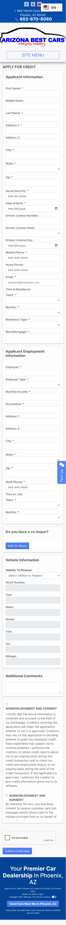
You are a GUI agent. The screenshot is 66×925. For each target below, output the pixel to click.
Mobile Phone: (15, 252)
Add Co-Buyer (17, 546)
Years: (10, 295)
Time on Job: (14, 494)
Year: (9, 594)
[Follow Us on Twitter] (33, 4)
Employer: (12, 367)
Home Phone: (15, 264)
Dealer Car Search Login (32, 894)
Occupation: (14, 404)
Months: (11, 307)
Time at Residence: (18, 289)
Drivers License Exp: (19, 240)
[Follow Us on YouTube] (39, 4)
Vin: (8, 644)
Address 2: (13, 137)
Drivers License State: (20, 228)
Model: (10, 619)
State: (10, 163)
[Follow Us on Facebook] (26, 4)
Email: (10, 277)
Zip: (8, 177)
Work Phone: (14, 482)
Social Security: (16, 191)
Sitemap (27, 897)
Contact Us (48, 888)
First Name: (13, 88)
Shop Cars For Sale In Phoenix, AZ (19, 888)
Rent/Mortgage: (16, 332)
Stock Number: (16, 582)
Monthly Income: (17, 391)
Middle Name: (15, 100)
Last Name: (13, 113)
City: (9, 150)
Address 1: (13, 125)
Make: (10, 607)
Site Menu (33, 55)
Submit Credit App (17, 851)
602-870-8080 (36, 19)
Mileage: (11, 656)
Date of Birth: (15, 203)
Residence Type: (17, 319)
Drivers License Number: (22, 215)
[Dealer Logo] (33, 35)
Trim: (9, 631)
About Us (38, 888)
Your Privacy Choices (41, 897)
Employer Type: (16, 379)
